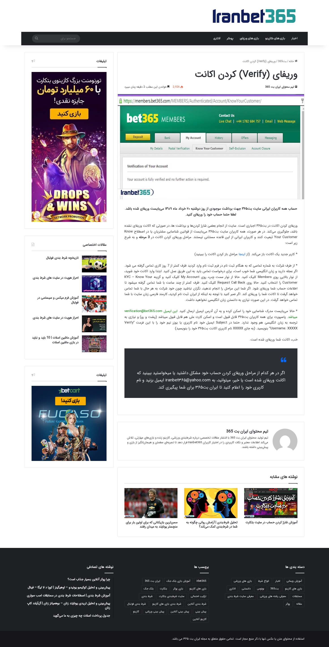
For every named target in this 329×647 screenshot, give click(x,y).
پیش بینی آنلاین (180, 611)
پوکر (230, 38)
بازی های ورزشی (249, 38)
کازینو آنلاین (199, 619)
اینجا (242, 254)
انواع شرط (263, 581)
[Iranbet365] (254, 16)
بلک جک (149, 588)
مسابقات (297, 596)
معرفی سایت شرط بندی (240, 596)
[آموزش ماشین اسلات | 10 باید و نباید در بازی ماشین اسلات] (94, 343)
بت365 (282, 61)
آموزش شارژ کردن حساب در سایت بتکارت (271, 522)
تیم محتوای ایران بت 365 (279, 87)
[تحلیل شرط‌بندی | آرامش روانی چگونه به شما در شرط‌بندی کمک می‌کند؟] (210, 503)
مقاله (299, 604)
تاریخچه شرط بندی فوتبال (62, 257)
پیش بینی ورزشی (154, 611)
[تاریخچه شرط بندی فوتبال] (94, 264)
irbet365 (201, 581)
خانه (292, 61)
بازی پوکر (178, 588)
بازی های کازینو (275, 38)
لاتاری (216, 38)
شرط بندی (147, 596)
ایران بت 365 (152, 581)
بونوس (260, 588)
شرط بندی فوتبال (136, 604)
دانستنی (246, 588)
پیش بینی (200, 611)
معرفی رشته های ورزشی (273, 596)
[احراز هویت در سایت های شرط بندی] (94, 284)
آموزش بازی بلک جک (178, 581)
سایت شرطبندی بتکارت (171, 596)
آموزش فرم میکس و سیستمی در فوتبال (58, 300)
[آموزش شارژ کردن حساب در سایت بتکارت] (270, 503)
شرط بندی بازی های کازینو (166, 604)
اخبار (294, 38)
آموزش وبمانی (294, 581)
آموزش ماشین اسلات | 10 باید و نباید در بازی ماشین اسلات (55, 340)
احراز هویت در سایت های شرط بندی (56, 277)
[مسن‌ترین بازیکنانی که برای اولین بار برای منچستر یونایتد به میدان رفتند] (151, 503)
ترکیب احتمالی (198, 596)
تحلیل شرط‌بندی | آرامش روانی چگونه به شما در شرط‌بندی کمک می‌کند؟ (211, 524)
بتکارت (163, 588)
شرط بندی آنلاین (197, 604)
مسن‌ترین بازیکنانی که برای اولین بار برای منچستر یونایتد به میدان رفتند (151, 524)
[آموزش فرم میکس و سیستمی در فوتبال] (94, 303)
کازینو (136, 611)
